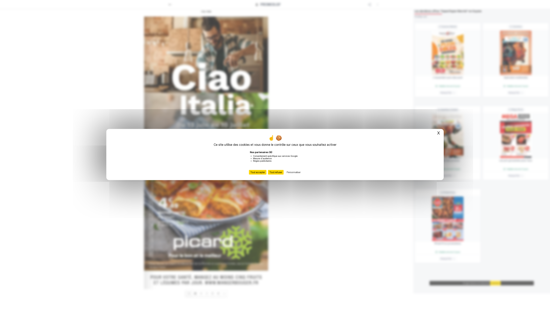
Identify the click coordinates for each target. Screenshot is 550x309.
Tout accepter (257, 172)
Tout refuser (275, 172)
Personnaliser (294, 172)
